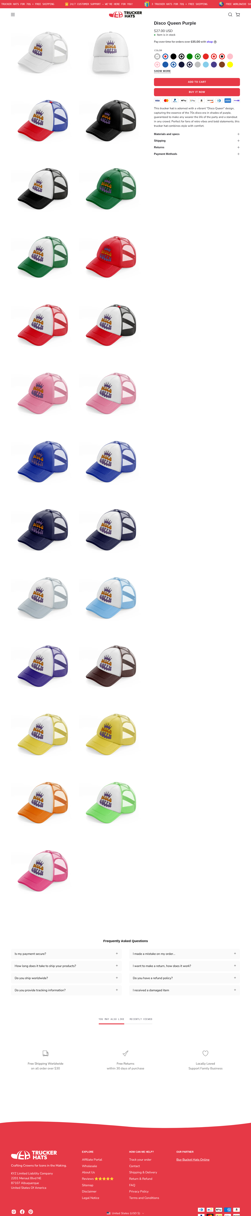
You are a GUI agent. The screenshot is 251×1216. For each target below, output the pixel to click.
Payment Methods (165, 153)
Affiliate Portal (92, 1160)
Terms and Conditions (144, 1198)
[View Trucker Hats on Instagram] (14, 1212)
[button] (230, 14)
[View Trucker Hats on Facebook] (22, 1212)
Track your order (140, 1160)
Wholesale (89, 1166)
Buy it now (197, 92)
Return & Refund (140, 1178)
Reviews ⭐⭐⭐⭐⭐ (98, 1178)
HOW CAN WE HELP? (141, 1152)
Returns (159, 147)
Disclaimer (89, 1191)
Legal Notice (90, 1198)
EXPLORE (88, 1152)
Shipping (160, 140)
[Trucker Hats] (125, 14)
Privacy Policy (139, 1191)
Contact (134, 1166)
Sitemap (87, 1185)
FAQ (132, 1185)
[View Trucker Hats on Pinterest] (30, 1212)
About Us (88, 1172)
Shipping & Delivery (143, 1172)
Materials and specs (167, 134)
